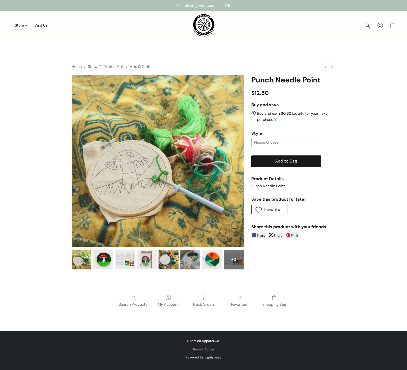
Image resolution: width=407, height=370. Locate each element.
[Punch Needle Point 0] (81, 259)
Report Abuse (203, 349)
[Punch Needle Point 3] (147, 259)
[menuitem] (325, 66)
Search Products (133, 304)
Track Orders (203, 304)
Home (77, 66)
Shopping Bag (274, 304)
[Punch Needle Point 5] (190, 259)
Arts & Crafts (141, 66)
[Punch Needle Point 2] (125, 259)
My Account (168, 304)
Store (20, 25)
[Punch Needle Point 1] (103, 259)
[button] (203, 25)
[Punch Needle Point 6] (212, 259)
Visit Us (41, 25)
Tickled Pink (113, 66)
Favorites (239, 304)
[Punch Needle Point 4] (168, 259)
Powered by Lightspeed (204, 357)
